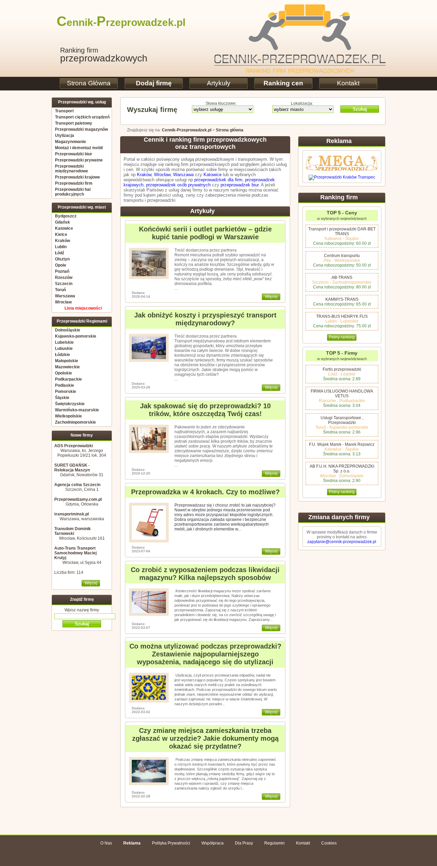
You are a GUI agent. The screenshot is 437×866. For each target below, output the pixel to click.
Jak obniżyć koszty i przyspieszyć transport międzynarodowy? (205, 319)
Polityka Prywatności (171, 843)
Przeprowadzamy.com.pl (78, 499)
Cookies (329, 843)
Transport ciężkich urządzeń (82, 117)
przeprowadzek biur (239, 184)
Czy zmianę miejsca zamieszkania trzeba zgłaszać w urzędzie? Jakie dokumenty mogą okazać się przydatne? (205, 738)
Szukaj (360, 109)
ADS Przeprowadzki (73, 445)
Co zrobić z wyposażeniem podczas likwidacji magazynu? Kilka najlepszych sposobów (205, 573)
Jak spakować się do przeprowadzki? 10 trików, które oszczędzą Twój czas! (205, 409)
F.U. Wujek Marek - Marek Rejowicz (342, 444)
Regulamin (274, 843)
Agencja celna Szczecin (77, 484)
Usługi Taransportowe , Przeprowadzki (342, 420)
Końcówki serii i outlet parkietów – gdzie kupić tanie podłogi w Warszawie (205, 233)
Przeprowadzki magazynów (81, 129)
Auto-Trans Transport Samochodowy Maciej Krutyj (75, 553)
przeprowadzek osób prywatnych (178, 184)
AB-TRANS (342, 277)
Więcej (91, 583)
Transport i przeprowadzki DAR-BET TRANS (342, 231)
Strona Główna (89, 83)
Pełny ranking (342, 337)
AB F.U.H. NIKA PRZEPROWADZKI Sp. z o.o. (342, 468)
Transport (64, 111)
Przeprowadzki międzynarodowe (71, 168)
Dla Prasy (244, 843)
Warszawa (183, 174)
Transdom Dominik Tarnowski (72, 531)
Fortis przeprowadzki (342, 369)
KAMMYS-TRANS (341, 299)
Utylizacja (64, 135)
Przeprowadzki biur (73, 154)
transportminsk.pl (71, 514)
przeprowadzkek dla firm (218, 179)
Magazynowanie (70, 141)
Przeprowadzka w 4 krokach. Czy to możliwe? (205, 492)
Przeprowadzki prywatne (79, 160)
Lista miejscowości (83, 308)
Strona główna (229, 130)
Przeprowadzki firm (74, 183)
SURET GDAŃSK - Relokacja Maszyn (72, 467)
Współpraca (212, 843)
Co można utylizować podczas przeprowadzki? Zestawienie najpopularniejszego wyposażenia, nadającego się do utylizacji (205, 654)
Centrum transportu (342, 255)
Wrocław (162, 174)
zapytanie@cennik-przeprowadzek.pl (341, 541)
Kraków (144, 174)
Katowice (212, 174)
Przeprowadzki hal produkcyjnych (72, 192)
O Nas (106, 843)
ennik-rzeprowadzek (115, 22)
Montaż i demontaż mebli (79, 147)
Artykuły (218, 83)
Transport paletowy (73, 123)
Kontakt (348, 83)
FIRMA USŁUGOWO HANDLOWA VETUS (342, 393)
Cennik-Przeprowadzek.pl (186, 130)
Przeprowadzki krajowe (77, 177)
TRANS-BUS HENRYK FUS (342, 316)
